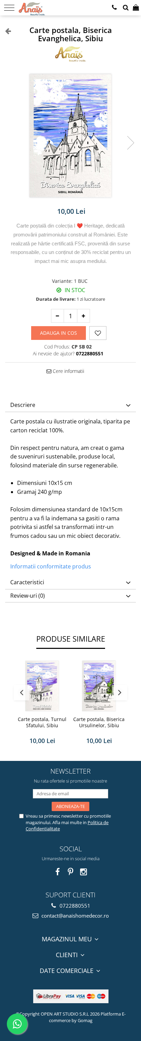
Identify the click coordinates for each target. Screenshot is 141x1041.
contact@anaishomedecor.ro (74, 915)
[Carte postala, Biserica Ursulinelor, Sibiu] (99, 686)
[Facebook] (58, 872)
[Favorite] (97, 333)
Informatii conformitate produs (50, 566)
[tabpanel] (70, 135)
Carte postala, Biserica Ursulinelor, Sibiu (99, 722)
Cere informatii (67, 371)
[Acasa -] (39, 7)
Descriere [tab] (22, 405)
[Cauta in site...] (126, 7)
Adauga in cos (58, 333)
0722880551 (74, 905)
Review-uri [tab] (27, 595)
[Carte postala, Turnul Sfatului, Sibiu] (42, 686)
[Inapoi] (5, 30)
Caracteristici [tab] (27, 582)
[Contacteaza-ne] (114, 7)
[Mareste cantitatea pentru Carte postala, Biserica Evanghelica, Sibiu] (83, 316)
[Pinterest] (71, 872)
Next (130, 143)
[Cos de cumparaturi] (136, 7)
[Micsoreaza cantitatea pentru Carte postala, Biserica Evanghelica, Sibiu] (57, 316)
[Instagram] (84, 872)
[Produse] (9, 7)
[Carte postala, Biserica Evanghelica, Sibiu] (70, 135)
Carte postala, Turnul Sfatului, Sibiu (42, 722)
